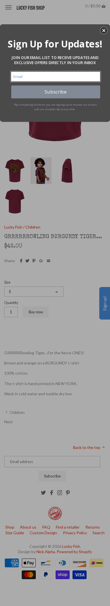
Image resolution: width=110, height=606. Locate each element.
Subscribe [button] (56, 91)
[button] (103, 30)
